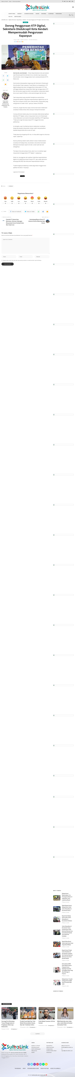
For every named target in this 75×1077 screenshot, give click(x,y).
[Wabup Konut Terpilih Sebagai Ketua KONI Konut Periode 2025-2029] (56, 982)
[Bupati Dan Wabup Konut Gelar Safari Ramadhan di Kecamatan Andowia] (56, 919)
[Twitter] (64, 1)
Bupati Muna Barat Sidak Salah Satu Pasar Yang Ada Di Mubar (67, 943)
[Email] (23, 42)
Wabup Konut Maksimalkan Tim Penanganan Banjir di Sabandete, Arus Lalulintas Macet (67, 897)
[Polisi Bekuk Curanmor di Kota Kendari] (47, 1013)
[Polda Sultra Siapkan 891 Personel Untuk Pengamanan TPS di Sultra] (5, 96)
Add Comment (25, 39)
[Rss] (73, 1)
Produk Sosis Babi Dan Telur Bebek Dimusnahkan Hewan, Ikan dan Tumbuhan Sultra (27, 1023)
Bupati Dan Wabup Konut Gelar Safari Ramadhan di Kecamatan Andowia (67, 918)
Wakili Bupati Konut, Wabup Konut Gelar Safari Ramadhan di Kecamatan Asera (67, 908)
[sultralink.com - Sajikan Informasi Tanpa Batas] (37, 7)
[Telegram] (69, 1)
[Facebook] (62, 1)
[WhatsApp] (71, 1)
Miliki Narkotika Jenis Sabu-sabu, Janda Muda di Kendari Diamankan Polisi (64, 1023)
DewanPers (49, 1045)
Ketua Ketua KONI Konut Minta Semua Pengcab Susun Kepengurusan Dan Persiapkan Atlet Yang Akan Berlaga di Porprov (67, 968)
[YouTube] (67, 1)
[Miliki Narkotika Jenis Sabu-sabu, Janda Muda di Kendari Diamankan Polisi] (65, 1013)
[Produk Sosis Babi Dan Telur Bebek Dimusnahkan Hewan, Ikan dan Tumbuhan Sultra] (28, 1013)
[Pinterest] (18, 42)
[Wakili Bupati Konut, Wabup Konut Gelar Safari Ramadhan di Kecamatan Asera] (56, 909)
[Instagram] (66, 1)
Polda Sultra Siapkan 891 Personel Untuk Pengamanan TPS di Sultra (5, 104)
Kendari (25, 22)
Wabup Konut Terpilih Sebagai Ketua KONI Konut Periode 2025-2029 (67, 981)
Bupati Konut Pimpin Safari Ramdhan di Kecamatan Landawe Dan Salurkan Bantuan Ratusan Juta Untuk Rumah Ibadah (67, 954)
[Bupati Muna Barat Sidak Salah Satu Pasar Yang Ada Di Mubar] (56, 944)
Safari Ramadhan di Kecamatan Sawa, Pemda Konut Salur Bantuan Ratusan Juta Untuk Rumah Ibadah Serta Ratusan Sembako (67, 931)
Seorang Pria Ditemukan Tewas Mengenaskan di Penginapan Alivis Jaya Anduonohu (8, 1024)
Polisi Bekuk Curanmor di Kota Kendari (47, 1022)
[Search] (72, 15)
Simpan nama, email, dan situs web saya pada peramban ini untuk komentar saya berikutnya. (22, 260)
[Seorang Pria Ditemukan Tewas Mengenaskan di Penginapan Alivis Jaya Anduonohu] (9, 1013)
